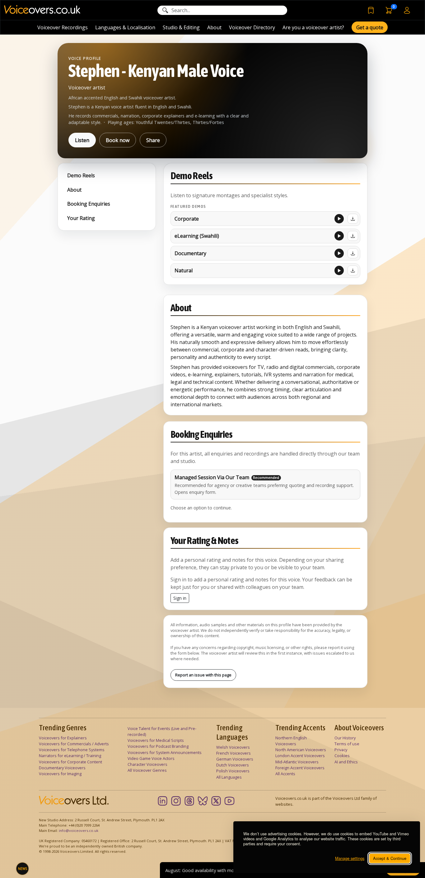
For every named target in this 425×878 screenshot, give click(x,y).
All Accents (285, 773)
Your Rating (81, 218)
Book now (117, 140)
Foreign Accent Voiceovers (300, 768)
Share (153, 140)
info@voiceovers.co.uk (78, 830)
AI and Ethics (346, 762)
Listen (82, 140)
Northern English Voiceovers (291, 741)
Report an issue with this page (203, 675)
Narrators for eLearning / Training (70, 755)
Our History (345, 738)
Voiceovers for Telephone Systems (72, 749)
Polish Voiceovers (233, 771)
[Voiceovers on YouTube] (229, 800)
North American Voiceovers (300, 749)
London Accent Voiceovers (300, 755)
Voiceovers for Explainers (63, 738)
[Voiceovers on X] (216, 800)
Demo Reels (81, 175)
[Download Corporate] (353, 219)
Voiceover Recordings (62, 27)
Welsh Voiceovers (233, 747)
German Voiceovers (234, 759)
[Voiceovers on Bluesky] (202, 800)
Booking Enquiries (88, 203)
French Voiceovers (233, 753)
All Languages (229, 777)
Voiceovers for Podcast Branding (158, 746)
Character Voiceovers (147, 764)
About (214, 27)
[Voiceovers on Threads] (189, 800)
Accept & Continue (389, 858)
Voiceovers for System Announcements (165, 752)
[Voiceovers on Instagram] (175, 800)
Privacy (340, 749)
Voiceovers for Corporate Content (70, 762)
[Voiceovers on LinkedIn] (162, 800)
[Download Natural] (353, 270)
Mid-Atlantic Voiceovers (297, 762)
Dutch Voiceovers (232, 765)
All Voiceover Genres (147, 770)
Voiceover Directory (252, 27)
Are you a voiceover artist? (313, 27)
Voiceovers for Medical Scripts (156, 740)
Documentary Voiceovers (62, 768)
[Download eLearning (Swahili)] (353, 236)
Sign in (179, 598)
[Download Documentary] (353, 253)
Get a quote (369, 27)
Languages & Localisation (125, 27)
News (22, 868)
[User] (406, 10)
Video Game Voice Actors (151, 758)
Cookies (342, 755)
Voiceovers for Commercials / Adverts (74, 744)
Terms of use (346, 744)
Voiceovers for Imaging (60, 773)
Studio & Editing (181, 27)
